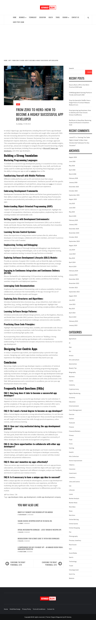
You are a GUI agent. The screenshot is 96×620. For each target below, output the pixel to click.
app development (30, 497)
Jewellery (72, 477)
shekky (20, 124)
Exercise (71, 414)
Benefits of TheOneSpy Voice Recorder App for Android (35, 512)
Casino (71, 381)
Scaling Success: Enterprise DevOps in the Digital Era (35, 521)
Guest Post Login (18, 22)
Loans (71, 494)
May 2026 (72, 166)
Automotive (73, 364)
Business (22, 17)
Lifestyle (72, 490)
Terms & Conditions (39, 609)
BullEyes (21, 532)
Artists (71, 355)
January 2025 (73, 224)
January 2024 (73, 275)
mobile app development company (49, 497)
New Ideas (72, 507)
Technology (32, 17)
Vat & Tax (72, 574)
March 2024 (72, 266)
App (18, 104)
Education (42, 17)
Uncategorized (73, 570)
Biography (72, 372)
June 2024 (72, 254)
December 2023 (74, 279)
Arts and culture (74, 360)
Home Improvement (75, 460)
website (33, 171)
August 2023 (73, 296)
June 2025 (72, 208)
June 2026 (72, 161)
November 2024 (74, 233)
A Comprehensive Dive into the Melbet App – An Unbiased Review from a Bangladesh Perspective (40, 548)
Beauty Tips (73, 368)
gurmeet (21, 523)
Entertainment (74, 406)
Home (14, 17)
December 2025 (74, 187)
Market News (73, 503)
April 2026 (72, 170)
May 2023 (72, 308)
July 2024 (72, 250)
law (70, 486)
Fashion (65, 17)
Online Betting (74, 519)
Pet (70, 532)
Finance (71, 427)
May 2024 (72, 258)
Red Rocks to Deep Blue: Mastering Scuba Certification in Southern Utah (80, 122)
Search (71, 68)
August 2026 (73, 157)
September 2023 (74, 292)
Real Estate (72, 545)
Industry (71, 465)
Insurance (72, 469)
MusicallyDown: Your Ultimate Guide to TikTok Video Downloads (38, 538)
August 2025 (73, 199)
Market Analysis (74, 498)
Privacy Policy (26, 609)
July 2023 (72, 300)
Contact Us (75, 17)
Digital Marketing (74, 393)
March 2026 (72, 174)
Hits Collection (74, 456)
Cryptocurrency (74, 389)
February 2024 (73, 271)
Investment (73, 473)
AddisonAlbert (23, 514)
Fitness (71, 435)
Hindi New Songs (15, 609)
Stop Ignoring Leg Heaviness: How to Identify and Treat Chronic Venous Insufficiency (80, 112)
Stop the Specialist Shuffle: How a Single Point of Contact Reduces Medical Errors (79, 102)
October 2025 (73, 191)
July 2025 (72, 203)
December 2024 (74, 229)
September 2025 (74, 195)
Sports (71, 557)
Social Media (73, 553)
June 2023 (72, 304)
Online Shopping (74, 528)
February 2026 (73, 178)
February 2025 (73, 220)
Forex (71, 444)
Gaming (71, 448)
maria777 (72, 137)
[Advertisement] (48, 40)
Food (70, 439)
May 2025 (72, 212)
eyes (50, 184)
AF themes (67, 617)
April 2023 (72, 313)
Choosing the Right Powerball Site (17, 563)
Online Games (73, 524)
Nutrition (72, 515)
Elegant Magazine (56, 617)
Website (71, 578)
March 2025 (72, 216)
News (70, 511)
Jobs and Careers (74, 482)
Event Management (75, 410)
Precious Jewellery (75, 540)
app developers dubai (15, 497)
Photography (73, 536)
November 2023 (74, 283)
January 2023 (73, 325)
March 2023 (72, 317)
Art (70, 351)
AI (69, 343)
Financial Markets (74, 431)
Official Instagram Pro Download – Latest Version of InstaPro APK (39, 530)
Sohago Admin (22, 551)
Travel (58, 17)
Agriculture (72, 339)
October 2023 (73, 287)
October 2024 (73, 237)
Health (51, 17)
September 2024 (74, 241)
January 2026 (73, 182)
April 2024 (72, 262)
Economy (72, 397)
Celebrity (72, 385)
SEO (70, 549)
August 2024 (73, 245)
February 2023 (73, 321)
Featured (72, 423)
